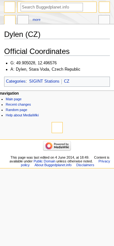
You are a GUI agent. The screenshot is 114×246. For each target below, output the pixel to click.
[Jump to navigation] (9, 7)
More (37, 19)
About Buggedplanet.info (53, 165)
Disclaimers (85, 165)
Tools (104, 20)
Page (9, 20)
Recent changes (18, 104)
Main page (14, 99)
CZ (66, 81)
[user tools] (104, 7)
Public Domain (44, 161)
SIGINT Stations (44, 81)
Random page (16, 110)
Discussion (23, 20)
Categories (16, 81)
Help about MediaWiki (22, 115)
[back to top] (57, 127)
